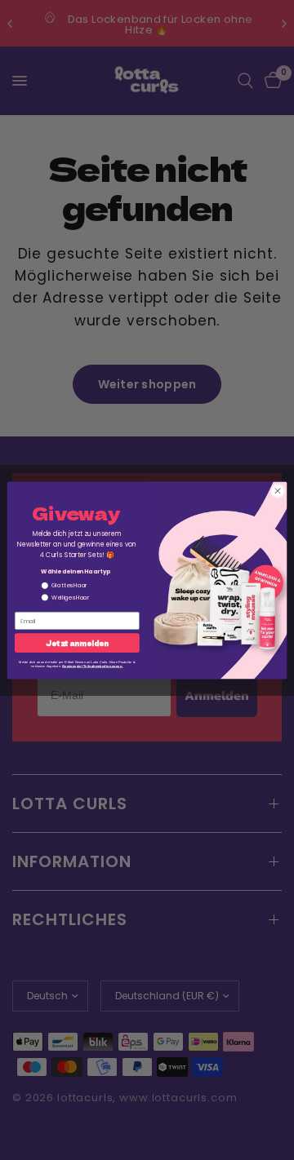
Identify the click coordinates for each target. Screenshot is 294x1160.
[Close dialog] (277, 491)
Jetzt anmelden (77, 642)
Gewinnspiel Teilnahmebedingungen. (92, 665)
